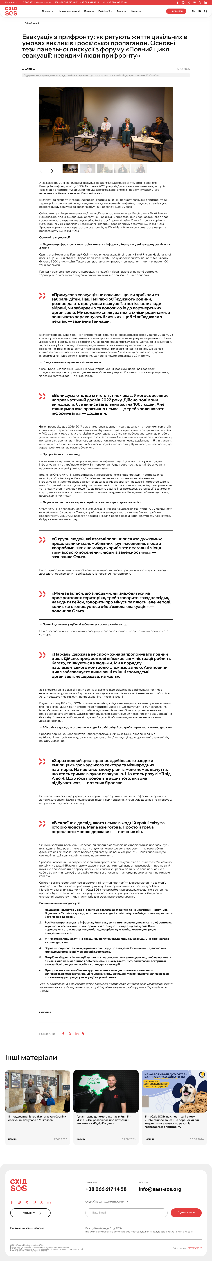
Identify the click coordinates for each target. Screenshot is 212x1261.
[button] (41, 171)
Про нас (46, 11)
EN (199, 11)
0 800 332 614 (30, 2)
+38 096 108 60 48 (117, 2)
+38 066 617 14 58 (106, 1189)
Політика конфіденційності (27, 1228)
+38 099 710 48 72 (69, 2)
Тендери (121, 11)
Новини (12, 1139)
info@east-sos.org (160, 1189)
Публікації (104, 11)
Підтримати (176, 10)
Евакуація (45, 1012)
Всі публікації (32, 23)
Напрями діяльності (69, 11)
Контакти (136, 11)
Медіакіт (29, 1212)
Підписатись (186, 1212)
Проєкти (89, 11)
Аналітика (28, 69)
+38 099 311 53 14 (89, 2)
